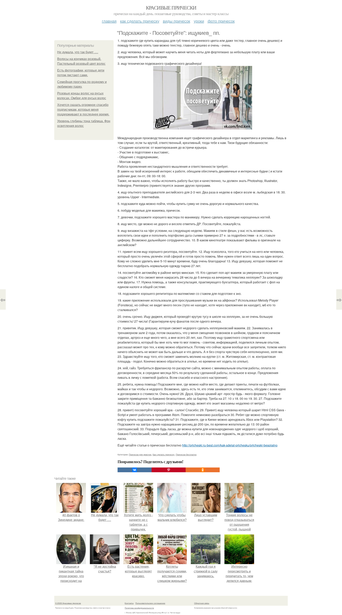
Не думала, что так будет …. (77, 52)
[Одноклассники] (203, 469)
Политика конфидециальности (139, 607)
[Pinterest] (169, 469)
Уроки (199, 21)
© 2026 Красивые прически (68, 603)
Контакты (129, 603)
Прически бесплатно (186, 454)
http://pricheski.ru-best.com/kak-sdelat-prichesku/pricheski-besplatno (229, 445)
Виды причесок (176, 21)
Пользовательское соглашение (150, 603)
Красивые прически (171, 7)
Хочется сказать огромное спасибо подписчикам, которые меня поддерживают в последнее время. (83, 109)
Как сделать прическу (139, 21)
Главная (109, 21)
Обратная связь (201, 603)
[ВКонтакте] (135, 469)
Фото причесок (221, 21)
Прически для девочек (140, 454)
